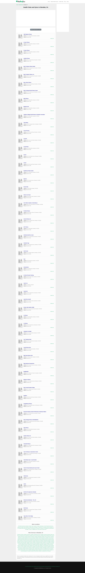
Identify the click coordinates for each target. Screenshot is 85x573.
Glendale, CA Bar (43, 535)
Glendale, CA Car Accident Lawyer (34, 545)
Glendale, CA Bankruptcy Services (36, 534)
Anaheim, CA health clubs (29, 526)
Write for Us (50, 566)
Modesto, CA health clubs (21, 527)
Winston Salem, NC (24, 528)
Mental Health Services (54, 1)
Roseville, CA (27, 527)
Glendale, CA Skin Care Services (31, 543)
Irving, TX (31, 529)
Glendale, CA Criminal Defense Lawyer (45, 545)
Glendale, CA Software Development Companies (40, 546)
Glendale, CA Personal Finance (46, 536)
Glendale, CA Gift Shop (21, 536)
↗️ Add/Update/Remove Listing (36, 29)
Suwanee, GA (46, 527)
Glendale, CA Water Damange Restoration (29, 548)
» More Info (52, 38)
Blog (65, 1)
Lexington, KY (52, 527)
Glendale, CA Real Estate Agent (21, 542)
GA (48, 527)
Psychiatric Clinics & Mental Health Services (35, 566)
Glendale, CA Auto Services (50, 535)
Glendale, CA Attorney (27, 534)
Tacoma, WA (39, 529)
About (68, 1)
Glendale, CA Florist (29, 542)
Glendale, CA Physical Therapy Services (27, 544)
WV (42, 529)
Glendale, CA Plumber (20, 534)
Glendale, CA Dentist (44, 534)
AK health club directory (21, 526)
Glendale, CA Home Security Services (35, 535)
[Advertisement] (36, 18)
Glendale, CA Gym (25, 547)
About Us (58, 566)
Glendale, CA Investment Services (41, 543)
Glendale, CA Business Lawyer (25, 545)
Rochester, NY (38, 528)
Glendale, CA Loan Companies (48, 548)
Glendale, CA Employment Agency (38, 542)
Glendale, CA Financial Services (28, 546)
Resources (54, 566)
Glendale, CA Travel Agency (47, 542)
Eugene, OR (42, 528)
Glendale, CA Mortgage (38, 536)
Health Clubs (61, 1)
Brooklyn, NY (34, 528)
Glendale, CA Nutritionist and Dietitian (38, 541)
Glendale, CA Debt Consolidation (29, 536)
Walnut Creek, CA (32, 527)
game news (44, 529)
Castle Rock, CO (41, 527)
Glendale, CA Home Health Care (24, 535)
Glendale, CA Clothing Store (28, 541)
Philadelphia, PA (47, 528)
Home (49, 1)
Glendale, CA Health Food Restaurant (34, 547)
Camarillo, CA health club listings (38, 526)
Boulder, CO (36, 527)
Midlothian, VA (35, 529)
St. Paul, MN (19, 528)
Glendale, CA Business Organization (38, 544)
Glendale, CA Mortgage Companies (49, 541)
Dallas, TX (27, 529)
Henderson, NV (29, 528)
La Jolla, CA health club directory (48, 526)
